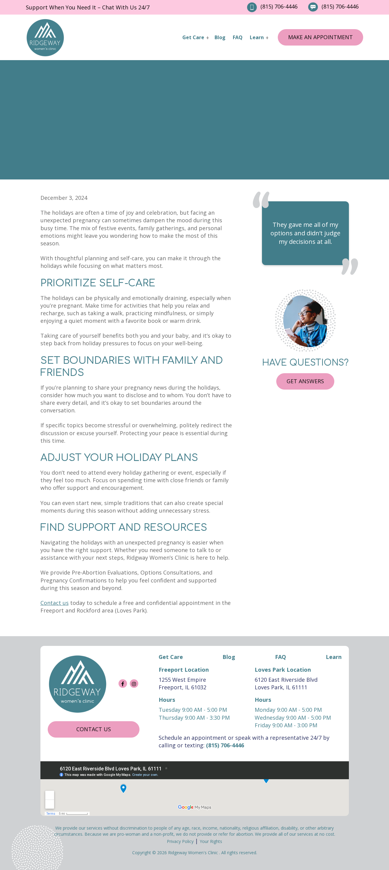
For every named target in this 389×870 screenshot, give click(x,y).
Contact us (93, 729)
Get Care (193, 37)
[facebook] (123, 683)
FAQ (238, 37)
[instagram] (134, 683)
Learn (257, 37)
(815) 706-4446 (279, 6)
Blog (220, 37)
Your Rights (211, 841)
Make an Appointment (320, 37)
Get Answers (305, 381)
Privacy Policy (180, 841)
